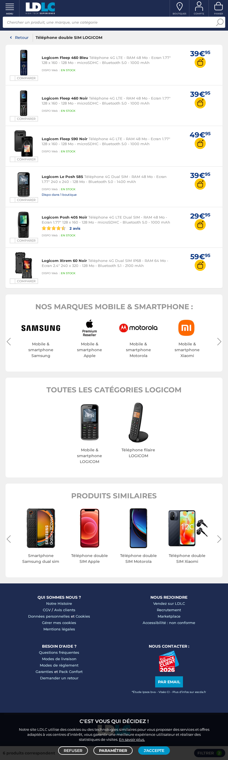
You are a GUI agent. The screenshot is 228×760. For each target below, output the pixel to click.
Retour (22, 37)
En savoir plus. (132, 739)
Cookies (83, 616)
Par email (169, 681)
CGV (47, 610)
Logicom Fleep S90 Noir (65, 139)
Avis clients (64, 610)
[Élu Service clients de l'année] (168, 670)
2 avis (74, 228)
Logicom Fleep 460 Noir (65, 98)
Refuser (73, 750)
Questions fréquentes (59, 652)
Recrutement (169, 610)
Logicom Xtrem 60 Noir (64, 260)
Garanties (44, 671)
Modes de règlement (59, 665)
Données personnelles (49, 616)
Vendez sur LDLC (169, 603)
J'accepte (154, 750)
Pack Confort (71, 671)
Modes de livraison (59, 659)
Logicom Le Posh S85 (62, 176)
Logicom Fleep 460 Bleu (65, 57)
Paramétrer (113, 750)
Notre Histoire (59, 603)
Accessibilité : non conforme (169, 622)
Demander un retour (59, 678)
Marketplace (169, 616)
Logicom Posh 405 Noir (64, 217)
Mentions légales (59, 629)
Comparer (26, 78)
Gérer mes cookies (59, 622)
